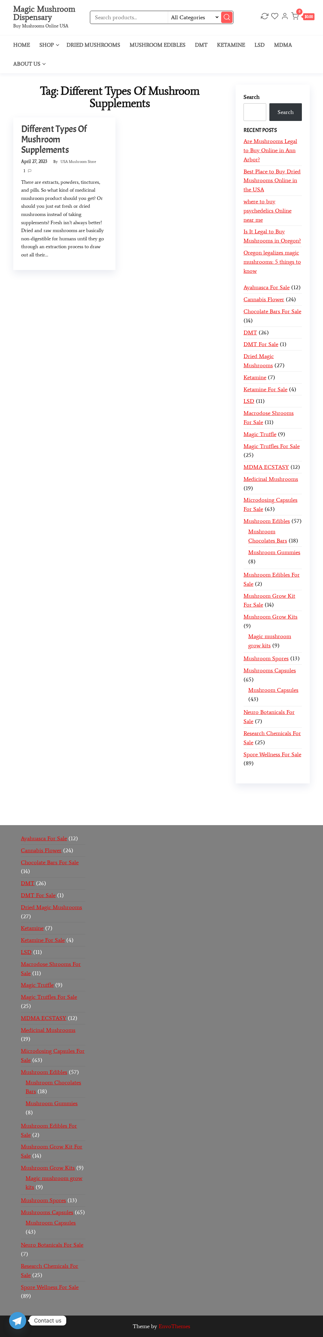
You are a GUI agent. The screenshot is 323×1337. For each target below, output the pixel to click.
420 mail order (266, 795)
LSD (260, 45)
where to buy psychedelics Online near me (267, 210)
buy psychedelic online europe (165, 804)
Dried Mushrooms (93, 45)
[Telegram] (17, 1320)
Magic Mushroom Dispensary (44, 13)
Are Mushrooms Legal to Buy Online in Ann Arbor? (270, 150)
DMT (201, 45)
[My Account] (285, 17)
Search (252, 96)
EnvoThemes (174, 1326)
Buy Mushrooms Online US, (142, 795)
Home (21, 45)
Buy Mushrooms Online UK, (213, 795)
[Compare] (264, 17)
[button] (302, 17)
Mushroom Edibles (157, 45)
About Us (26, 64)
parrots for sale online (100, 804)
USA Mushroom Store (78, 161)
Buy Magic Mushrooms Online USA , (61, 795)
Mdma (283, 45)
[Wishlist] (275, 17)
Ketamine (231, 45)
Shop (46, 45)
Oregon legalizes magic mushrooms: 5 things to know (272, 261)
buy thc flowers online (43, 804)
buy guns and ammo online (87, 814)
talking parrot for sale (232, 804)
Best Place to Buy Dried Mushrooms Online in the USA (272, 180)
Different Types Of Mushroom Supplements (54, 139)
